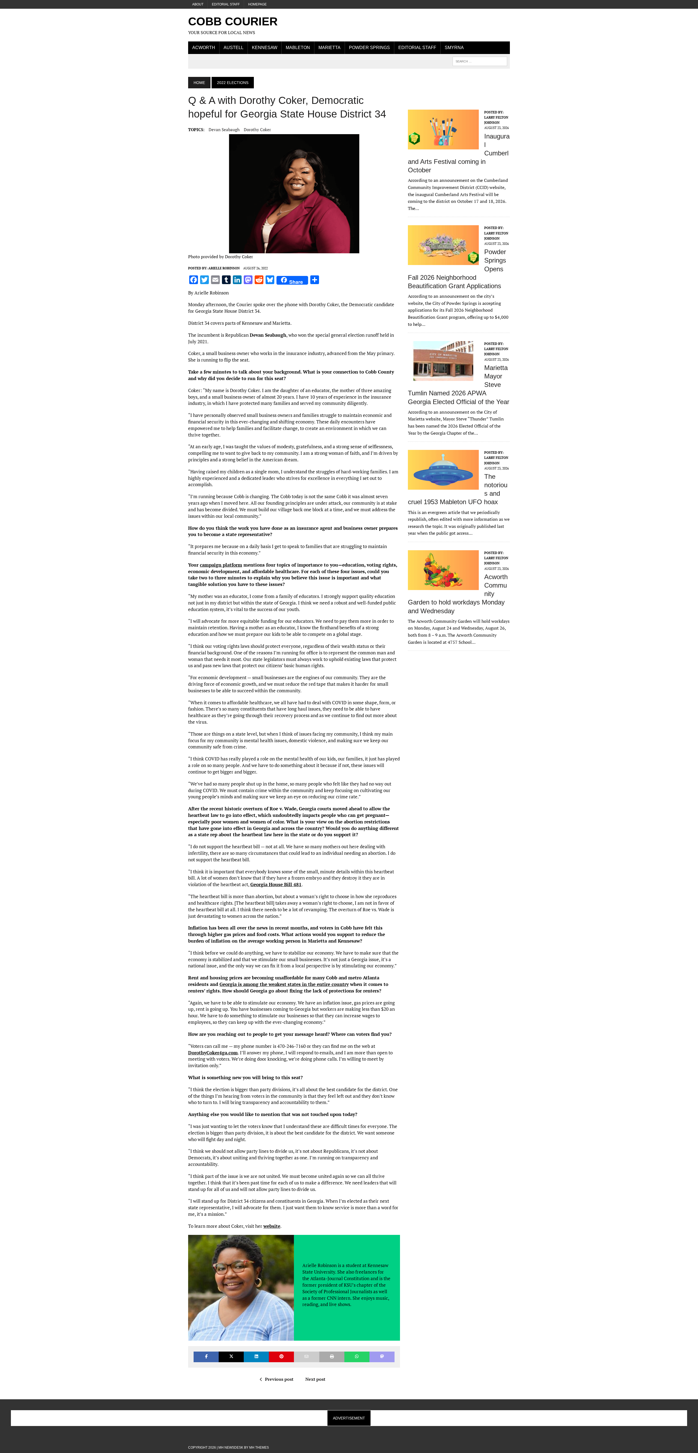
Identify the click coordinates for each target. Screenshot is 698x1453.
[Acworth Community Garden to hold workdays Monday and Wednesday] (443, 586)
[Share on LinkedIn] (256, 1357)
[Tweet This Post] (231, 1357)
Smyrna (454, 47)
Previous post (279, 1379)
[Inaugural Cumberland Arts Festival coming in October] (443, 146)
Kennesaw (264, 47)
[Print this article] (331, 1357)
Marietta (329, 47)
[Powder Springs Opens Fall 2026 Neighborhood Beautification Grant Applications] (443, 261)
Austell (233, 47)
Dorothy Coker (257, 129)
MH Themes (259, 1447)
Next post (315, 1379)
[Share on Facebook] (206, 1357)
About (197, 4)
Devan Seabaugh (224, 129)
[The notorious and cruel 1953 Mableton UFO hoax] (443, 486)
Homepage (257, 4)
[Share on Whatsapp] (356, 1357)
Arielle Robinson (224, 268)
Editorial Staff (226, 4)
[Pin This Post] (281, 1357)
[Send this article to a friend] (306, 1357)
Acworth (203, 47)
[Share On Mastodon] (382, 1357)
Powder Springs (369, 47)
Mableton (298, 47)
